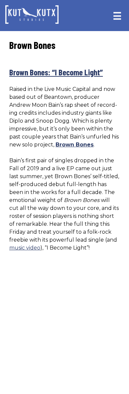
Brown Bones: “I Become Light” (56, 72)
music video (24, 248)
